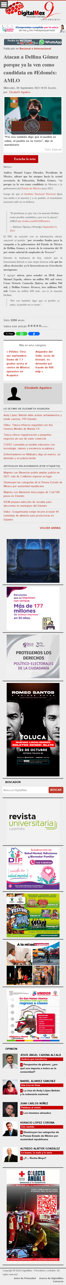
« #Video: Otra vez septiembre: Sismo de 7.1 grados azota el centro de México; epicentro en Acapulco (18, 363)
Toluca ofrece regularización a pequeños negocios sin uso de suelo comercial (27, 437)
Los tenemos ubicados (37, 1112)
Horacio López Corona (37, 1123)
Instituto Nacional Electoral (40, 194)
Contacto (58, 1281)
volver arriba (50, 528)
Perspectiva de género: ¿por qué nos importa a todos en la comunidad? (39, 1068)
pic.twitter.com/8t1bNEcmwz (34, 221)
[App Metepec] (33, 28)
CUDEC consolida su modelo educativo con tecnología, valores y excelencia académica (29, 447)
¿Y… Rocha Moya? (34, 1158)
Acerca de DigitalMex (51, 1278)
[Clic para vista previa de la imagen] (32, 116)
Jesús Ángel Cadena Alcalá (40, 1055)
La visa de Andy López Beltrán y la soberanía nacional (40, 1092)
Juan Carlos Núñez (34, 1103)
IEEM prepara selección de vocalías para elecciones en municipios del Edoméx (27, 504)
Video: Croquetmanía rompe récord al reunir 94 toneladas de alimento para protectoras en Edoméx (31, 516)
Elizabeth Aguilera (19, 92)
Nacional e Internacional (35, 49)
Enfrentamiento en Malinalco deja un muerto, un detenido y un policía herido (32, 456)
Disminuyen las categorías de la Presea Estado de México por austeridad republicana (33, 484)
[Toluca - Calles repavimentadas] (33, 962)
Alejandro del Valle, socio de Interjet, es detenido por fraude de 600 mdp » (45, 361)
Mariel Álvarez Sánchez (37, 1081)
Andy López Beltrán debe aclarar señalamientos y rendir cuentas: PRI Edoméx (33, 417)
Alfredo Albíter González (40, 1149)
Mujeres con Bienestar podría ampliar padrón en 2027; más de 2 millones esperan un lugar (32, 475)
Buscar (56, 790)
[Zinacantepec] (33, 915)
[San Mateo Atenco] (33, 1015)
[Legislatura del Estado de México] (33, 560)
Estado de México (31, 188)
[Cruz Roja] (33, 1216)
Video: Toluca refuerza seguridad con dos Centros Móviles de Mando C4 (28, 427)
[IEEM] (33, 608)
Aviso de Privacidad (25, 1278)
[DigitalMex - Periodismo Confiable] (33, 11)
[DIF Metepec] (33, 868)
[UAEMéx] (33, 821)
